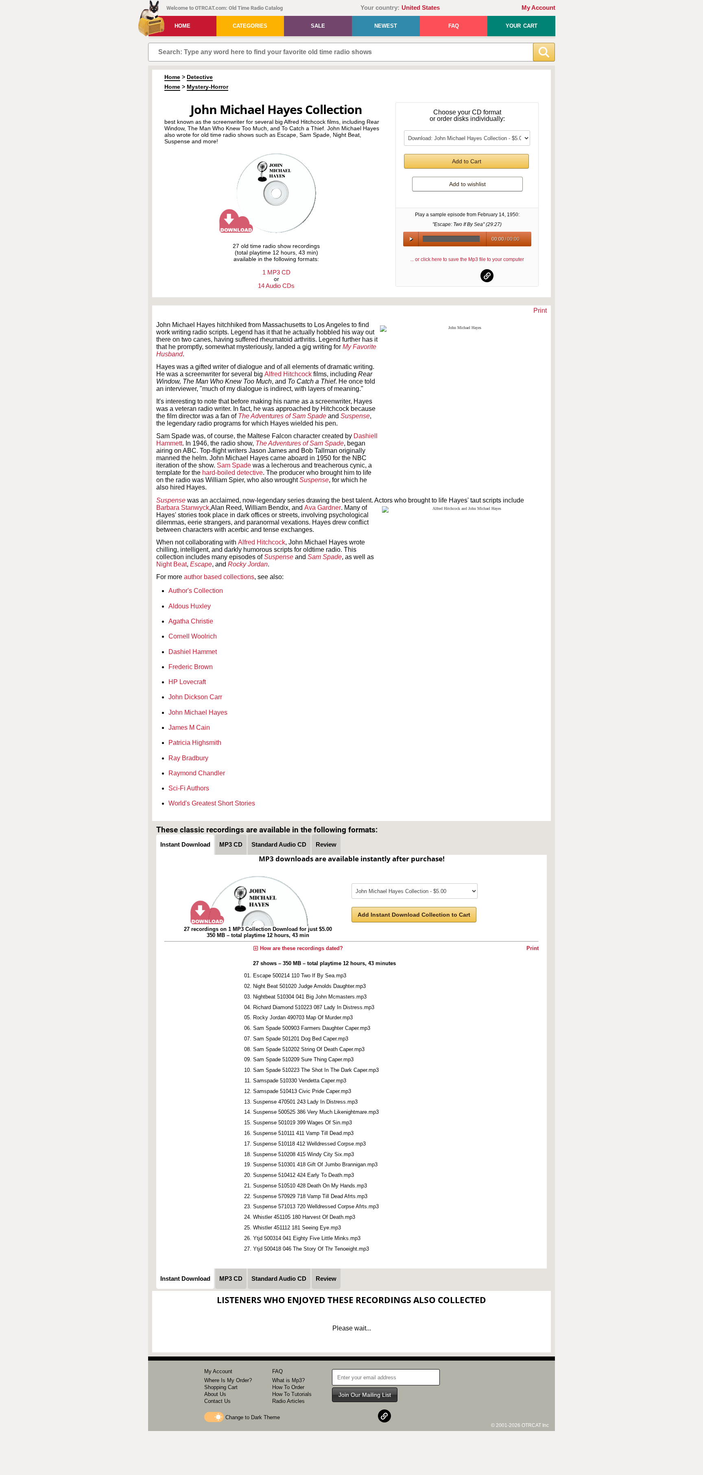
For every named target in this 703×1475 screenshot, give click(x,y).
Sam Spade (234, 465)
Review (326, 844)
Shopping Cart (221, 1387)
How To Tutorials (292, 1394)
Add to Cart (466, 161)
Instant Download (185, 844)
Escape (201, 564)
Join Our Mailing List (364, 1395)
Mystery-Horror (207, 86)
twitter (467, 275)
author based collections (219, 576)
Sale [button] (318, 26)
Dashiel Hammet (192, 651)
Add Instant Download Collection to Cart (414, 914)
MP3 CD (230, 844)
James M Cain (189, 727)
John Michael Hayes (197, 712)
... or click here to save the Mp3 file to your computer (467, 259)
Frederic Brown (190, 666)
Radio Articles (288, 1401)
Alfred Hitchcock (288, 374)
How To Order (288, 1387)
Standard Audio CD (278, 844)
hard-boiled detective (232, 472)
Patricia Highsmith (194, 742)
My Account (538, 7)
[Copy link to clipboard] (486, 275)
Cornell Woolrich (192, 636)
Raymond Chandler (196, 773)
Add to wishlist (467, 184)
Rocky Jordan (248, 564)
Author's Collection (195, 590)
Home (182, 26)
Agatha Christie (190, 621)
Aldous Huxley (189, 606)
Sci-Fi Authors (188, 788)
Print (540, 310)
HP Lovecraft (187, 681)
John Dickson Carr (195, 697)
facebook (447, 275)
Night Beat (171, 564)
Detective (200, 77)
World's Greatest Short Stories (211, 803)
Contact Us (217, 1401)
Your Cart (521, 26)
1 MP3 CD (276, 272)
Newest (385, 26)
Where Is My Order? (228, 1380)
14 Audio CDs (276, 285)
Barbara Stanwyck (182, 507)
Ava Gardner (322, 507)
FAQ (453, 26)
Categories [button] (250, 26)
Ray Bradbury (188, 758)
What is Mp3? (288, 1380)
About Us (215, 1394)
